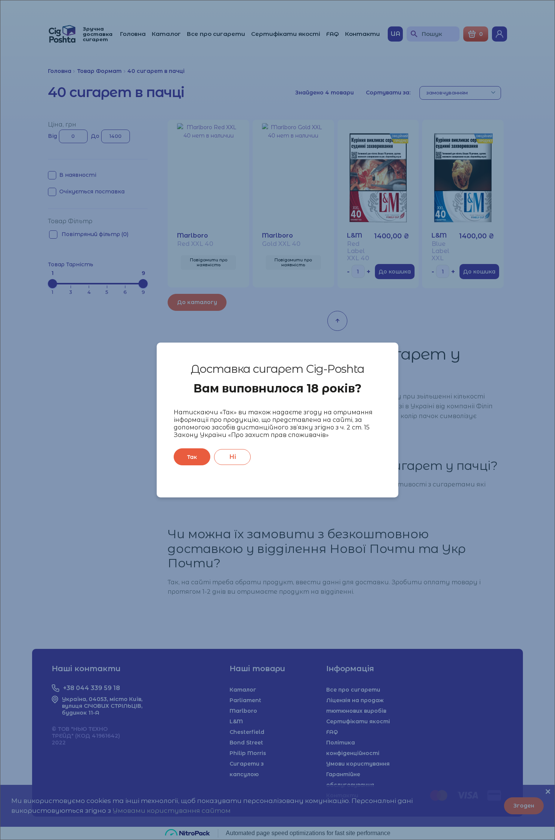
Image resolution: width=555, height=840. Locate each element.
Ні (232, 456)
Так (192, 457)
